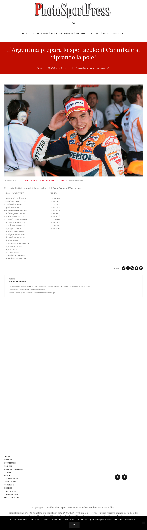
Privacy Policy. (107, 507)
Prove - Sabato (59, 180)
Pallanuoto (11, 494)
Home (39, 68)
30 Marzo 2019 (10, 180)
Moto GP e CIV (33, 180)
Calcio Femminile (13, 469)
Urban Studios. (89, 507)
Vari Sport (10, 491)
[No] (143, 523)
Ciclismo (9, 485)
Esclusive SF (11, 478)
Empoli (8, 466)
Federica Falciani (76, 180)
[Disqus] (73, 333)
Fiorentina (10, 463)
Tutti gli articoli (55, 68)
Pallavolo (10, 482)
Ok (74, 525)
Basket (8, 488)
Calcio (8, 460)
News (46, 180)
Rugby (7, 472)
